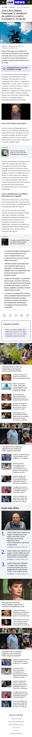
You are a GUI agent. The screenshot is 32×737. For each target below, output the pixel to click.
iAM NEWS (5, 7)
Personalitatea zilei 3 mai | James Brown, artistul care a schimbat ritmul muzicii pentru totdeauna (16, 622)
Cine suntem (16, 727)
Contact (16, 730)
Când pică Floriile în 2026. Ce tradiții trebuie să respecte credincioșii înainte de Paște (16, 357)
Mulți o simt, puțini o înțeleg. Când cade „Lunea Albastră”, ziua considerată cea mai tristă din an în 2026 (16, 387)
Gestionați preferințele (16, 733)
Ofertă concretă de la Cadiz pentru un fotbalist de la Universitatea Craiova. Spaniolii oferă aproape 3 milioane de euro (16, 468)
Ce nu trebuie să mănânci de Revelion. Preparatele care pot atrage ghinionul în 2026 (16, 397)
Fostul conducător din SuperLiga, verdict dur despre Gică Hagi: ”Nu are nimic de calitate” (16, 499)
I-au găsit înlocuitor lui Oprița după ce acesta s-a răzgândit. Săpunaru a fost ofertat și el (16, 489)
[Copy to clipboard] (27, 315)
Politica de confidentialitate (16, 721)
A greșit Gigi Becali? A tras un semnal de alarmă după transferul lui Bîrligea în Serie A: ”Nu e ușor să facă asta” (16, 479)
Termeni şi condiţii (16, 719)
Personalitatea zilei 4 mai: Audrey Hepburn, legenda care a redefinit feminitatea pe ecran (16, 593)
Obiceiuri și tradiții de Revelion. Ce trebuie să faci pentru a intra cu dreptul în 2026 (16, 406)
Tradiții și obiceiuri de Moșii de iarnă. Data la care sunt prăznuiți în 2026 (16, 377)
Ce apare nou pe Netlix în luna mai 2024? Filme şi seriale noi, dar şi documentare (16, 242)
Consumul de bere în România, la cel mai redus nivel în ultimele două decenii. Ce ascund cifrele (16, 613)
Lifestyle (12, 7)
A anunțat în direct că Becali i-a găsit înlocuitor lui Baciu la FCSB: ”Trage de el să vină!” (16, 437)
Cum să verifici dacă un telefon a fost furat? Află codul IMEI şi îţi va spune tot (16, 152)
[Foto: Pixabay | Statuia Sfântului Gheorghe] (28, 40)
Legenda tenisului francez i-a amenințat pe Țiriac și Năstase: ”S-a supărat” (16, 457)
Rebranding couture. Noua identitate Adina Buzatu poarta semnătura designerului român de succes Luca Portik (16, 416)
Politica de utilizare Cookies (16, 724)
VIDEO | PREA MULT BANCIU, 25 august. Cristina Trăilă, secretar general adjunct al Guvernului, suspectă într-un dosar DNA (16, 555)
